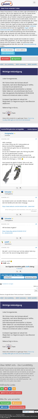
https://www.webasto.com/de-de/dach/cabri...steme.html (18, 206)
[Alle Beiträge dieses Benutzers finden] (17, 188)
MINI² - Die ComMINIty (7, 64)
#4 (36, 247)
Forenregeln (6, 403)
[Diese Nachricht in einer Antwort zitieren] (20, 188)
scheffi (7, 242)
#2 (36, 197)
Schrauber (8, 192)
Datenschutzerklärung (6, 30)
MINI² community (21, 64)
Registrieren (16, 58)
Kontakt (5, 407)
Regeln (27, 28)
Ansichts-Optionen (32, 129)
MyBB (23, 415)
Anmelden (6, 58)
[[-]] (4, 266)
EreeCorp (19, 416)
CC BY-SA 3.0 (32, 416)
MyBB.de (14, 415)
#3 (36, 224)
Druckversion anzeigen (7, 283)
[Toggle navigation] (34, 2)
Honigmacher (9, 133)
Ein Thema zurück (7, 275)
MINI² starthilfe (32, 64)
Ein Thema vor (18, 275)
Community (33, 26)
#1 (36, 139)
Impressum (17, 403)
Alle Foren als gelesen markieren (11, 393)
